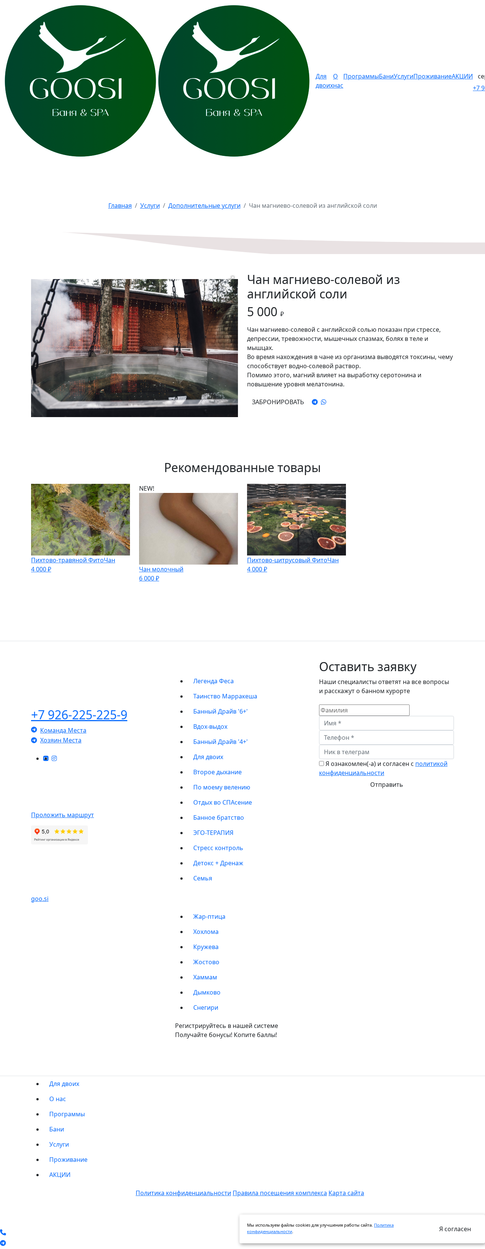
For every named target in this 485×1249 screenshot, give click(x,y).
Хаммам (205, 977)
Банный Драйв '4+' (220, 741)
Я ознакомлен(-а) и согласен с (383, 768)
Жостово (206, 962)
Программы (361, 76)
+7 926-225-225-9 (79, 714)
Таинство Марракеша (225, 696)
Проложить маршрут (62, 815)
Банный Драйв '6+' (220, 711)
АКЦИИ (462, 76)
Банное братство (218, 817)
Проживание (432, 76)
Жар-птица (209, 916)
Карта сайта (346, 1193)
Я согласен (455, 1229)
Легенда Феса (213, 681)
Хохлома (206, 931)
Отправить (386, 784)
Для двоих (208, 757)
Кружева (206, 947)
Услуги (403, 76)
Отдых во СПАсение (222, 802)
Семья (202, 878)
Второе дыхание (217, 772)
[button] (231, 279)
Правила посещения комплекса (280, 1193)
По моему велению (221, 787)
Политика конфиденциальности (183, 1193)
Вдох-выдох (210, 726)
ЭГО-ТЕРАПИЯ (213, 832)
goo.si (39, 898)
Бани (386, 76)
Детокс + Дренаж (218, 863)
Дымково (207, 992)
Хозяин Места (60, 740)
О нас (57, 1099)
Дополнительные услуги (204, 205)
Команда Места (63, 730)
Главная (120, 205)
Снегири (205, 1007)
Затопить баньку (364, 616)
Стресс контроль (218, 848)
